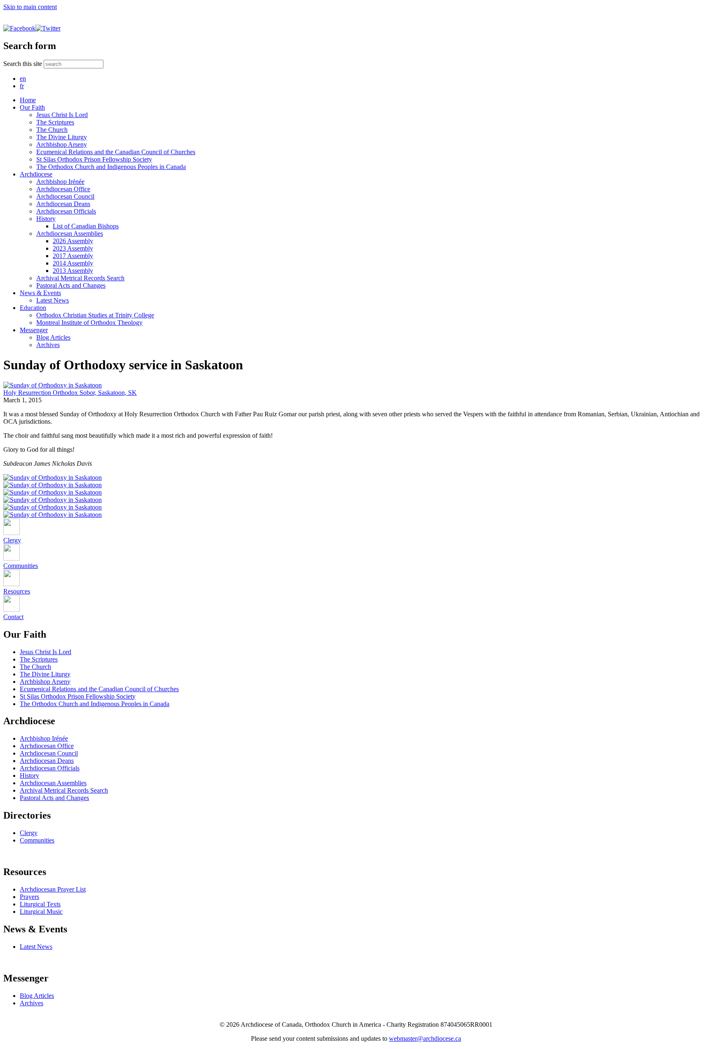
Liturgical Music (41, 911)
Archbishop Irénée (60, 181)
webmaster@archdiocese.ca (425, 1038)
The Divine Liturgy (61, 137)
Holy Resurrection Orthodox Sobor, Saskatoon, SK (70, 392)
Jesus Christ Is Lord (62, 114)
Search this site (23, 63)
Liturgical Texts (40, 904)
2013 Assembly (73, 270)
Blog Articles (53, 337)
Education (33, 307)
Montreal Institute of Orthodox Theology (89, 322)
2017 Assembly (73, 255)
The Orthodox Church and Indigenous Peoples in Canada (111, 166)
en (23, 78)
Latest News (52, 300)
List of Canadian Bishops (86, 226)
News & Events (40, 292)
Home (28, 99)
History (46, 218)
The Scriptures (55, 122)
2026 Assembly (73, 240)
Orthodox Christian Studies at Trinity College (95, 315)
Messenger (34, 329)
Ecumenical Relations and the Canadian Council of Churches (115, 151)
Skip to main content (30, 6)
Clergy (28, 832)
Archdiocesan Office (63, 188)
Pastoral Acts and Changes (70, 285)
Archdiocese (36, 174)
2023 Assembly (73, 248)
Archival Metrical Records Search (80, 278)
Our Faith (32, 107)
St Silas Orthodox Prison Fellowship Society (94, 159)
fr (22, 85)
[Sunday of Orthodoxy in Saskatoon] (52, 385)
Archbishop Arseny (61, 144)
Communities (37, 840)
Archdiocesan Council (65, 196)
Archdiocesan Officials (66, 211)
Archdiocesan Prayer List (53, 889)
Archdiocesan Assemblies (69, 233)
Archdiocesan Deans (63, 203)
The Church (52, 129)
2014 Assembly (73, 263)
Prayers (29, 896)
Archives (48, 344)
